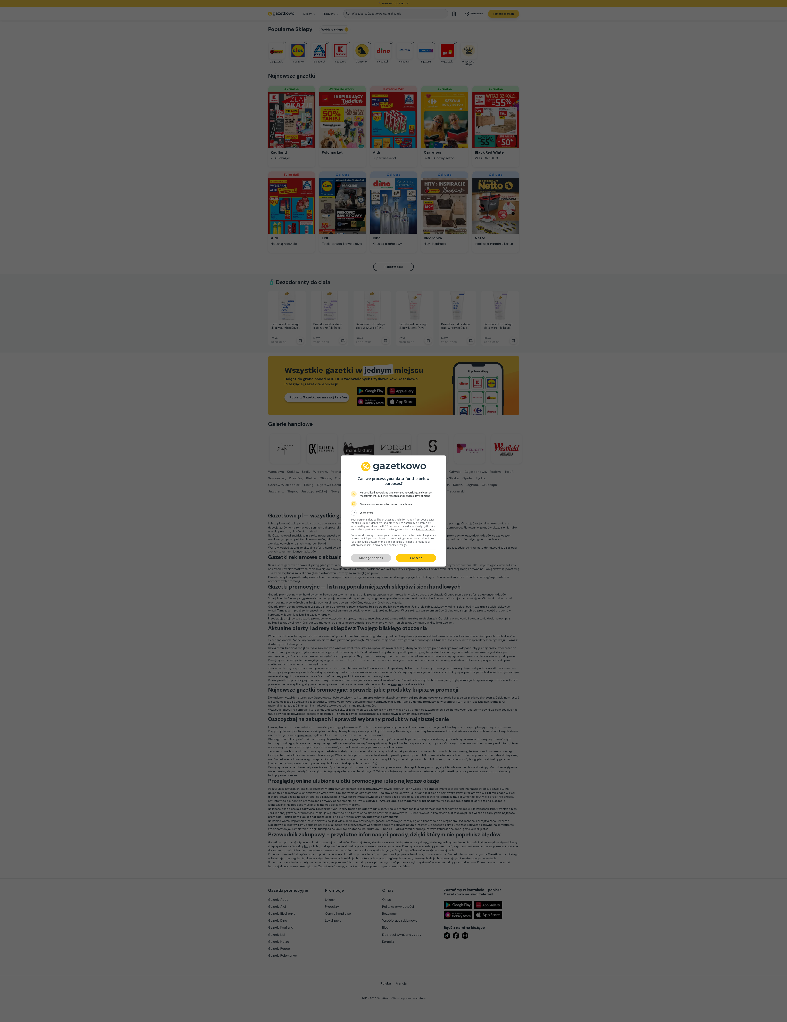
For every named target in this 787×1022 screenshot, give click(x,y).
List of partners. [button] (425, 529)
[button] (393, 513)
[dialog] (393, 511)
